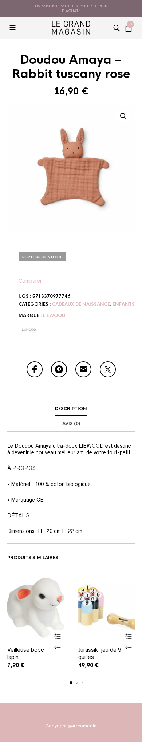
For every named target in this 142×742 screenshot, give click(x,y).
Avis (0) (71, 424)
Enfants (124, 304)
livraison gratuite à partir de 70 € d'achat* (71, 8)
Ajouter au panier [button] (57, 636)
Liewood (54, 315)
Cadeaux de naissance (81, 304)
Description (71, 409)
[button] (13, 28)
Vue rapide (57, 649)
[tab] (71, 409)
